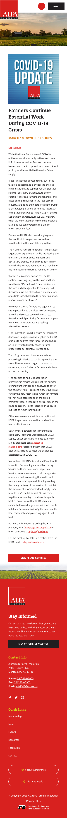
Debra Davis (14, 148)
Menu (56, 6)
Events (12, 732)
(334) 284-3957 (22, 682)
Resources (13, 740)
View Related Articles (33, 558)
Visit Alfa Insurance (35, 770)
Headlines (43, 138)
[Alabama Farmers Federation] (16, 596)
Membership (15, 716)
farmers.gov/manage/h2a (37, 527)
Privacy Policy (33, 801)
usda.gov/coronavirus (32, 542)
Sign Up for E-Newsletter (34, 644)
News (11, 724)
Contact (12, 755)
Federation (14, 748)
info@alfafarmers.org (27, 686)
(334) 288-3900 (41, 6)
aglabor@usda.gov (38, 531)
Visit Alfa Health (35, 781)
